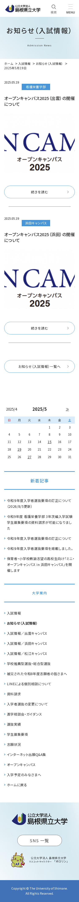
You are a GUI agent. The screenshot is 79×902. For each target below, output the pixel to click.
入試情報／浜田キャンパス (27, 643)
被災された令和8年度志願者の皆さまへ (37, 673)
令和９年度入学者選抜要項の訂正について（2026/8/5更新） (39, 503)
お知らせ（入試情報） (22, 623)
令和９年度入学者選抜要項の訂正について (39, 538)
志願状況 (14, 744)
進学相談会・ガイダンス (24, 714)
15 (49, 441)
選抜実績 (14, 724)
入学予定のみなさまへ (24, 774)
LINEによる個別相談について (29, 683)
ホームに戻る (17, 784)
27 (29, 456)
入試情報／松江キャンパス (27, 653)
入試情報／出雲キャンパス (27, 633)
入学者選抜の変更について (27, 703)
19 (19, 449)
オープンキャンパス (21, 764)
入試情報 (14, 613)
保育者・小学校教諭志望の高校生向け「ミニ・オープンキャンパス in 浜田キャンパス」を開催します (40, 564)
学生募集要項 (17, 734)
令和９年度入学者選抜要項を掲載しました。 (40, 548)
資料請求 (14, 693)
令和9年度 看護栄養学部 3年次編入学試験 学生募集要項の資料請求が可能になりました (39, 522)
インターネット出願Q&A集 (26, 754)
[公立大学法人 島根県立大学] (22, 8)
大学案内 (39, 592)
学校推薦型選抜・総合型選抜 (29, 663)
